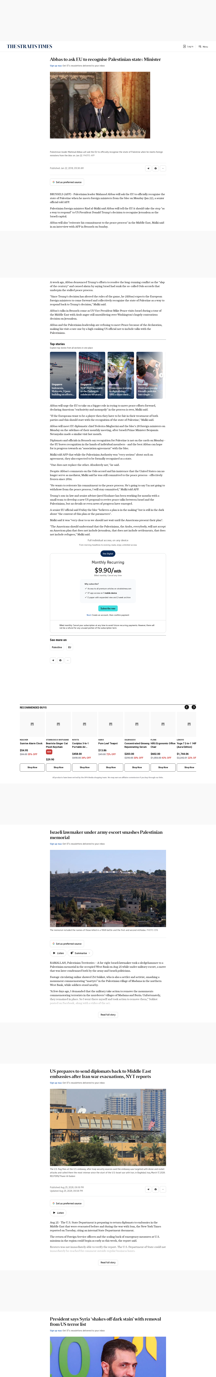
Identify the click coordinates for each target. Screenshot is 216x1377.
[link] (29, 46)
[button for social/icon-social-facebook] (156, 168)
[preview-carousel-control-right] (161, 375)
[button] (187, 46)
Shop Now (32, 767)
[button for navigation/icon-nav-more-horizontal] (163, 168)
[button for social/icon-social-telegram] (148, 168)
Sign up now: (56, 65)
